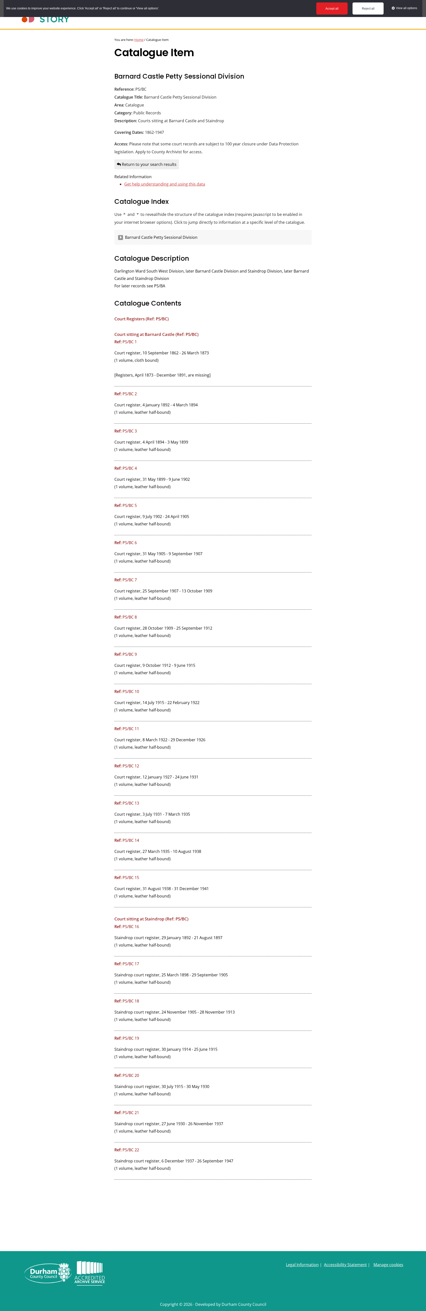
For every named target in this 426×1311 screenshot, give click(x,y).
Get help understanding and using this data (164, 184)
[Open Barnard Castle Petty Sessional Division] (120, 237)
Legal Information (302, 1264)
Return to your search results (149, 164)
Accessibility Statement (345, 1264)
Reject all (368, 8)
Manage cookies (388, 1264)
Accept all (331, 8)
